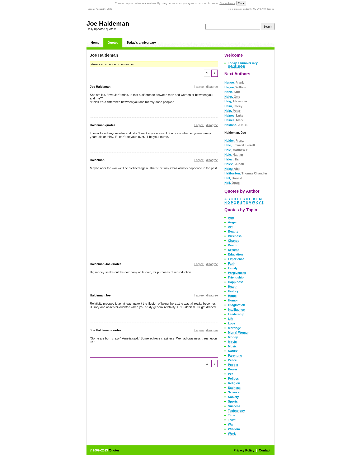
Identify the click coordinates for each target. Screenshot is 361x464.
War (231, 424)
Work (232, 433)
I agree (199, 86)
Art (230, 227)
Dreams (233, 250)
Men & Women (238, 332)
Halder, (234, 140)
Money (233, 337)
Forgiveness (237, 273)
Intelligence (236, 309)
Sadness (234, 387)
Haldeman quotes (102, 125)
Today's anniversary (141, 42)
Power (232, 369)
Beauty (233, 231)
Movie (232, 341)
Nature (233, 351)
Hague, (234, 82)
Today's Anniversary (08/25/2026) (243, 64)
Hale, (239, 145)
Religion (234, 383)
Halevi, (232, 159)
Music (232, 346)
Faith (231, 263)
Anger (232, 222)
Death (232, 245)
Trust (231, 420)
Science (233, 392)
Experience (236, 259)
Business (235, 236)
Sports (233, 401)
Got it (241, 3)
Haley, (232, 168)
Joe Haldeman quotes (105, 330)
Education (235, 254)
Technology (236, 410)
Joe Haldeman (107, 23)
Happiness (235, 282)
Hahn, (232, 92)
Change (233, 240)
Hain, (232, 110)
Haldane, (236, 125)
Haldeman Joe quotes (105, 264)
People (233, 364)
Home (95, 42)
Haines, (233, 115)
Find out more (227, 3)
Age (231, 217)
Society (233, 397)
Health (232, 286)
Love (231, 323)
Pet (230, 374)
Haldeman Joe (100, 295)
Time (231, 415)
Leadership (236, 314)
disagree (212, 86)
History (233, 291)
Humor (233, 300)
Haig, (235, 101)
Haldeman (97, 160)
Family (233, 268)
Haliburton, (245, 173)
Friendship (236, 277)
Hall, (233, 178)
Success (234, 406)
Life (230, 318)
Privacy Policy (244, 450)
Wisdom (234, 429)
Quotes (113, 42)
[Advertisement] (125, 220)
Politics (233, 378)
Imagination (236, 305)
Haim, (233, 106)
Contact (264, 450)
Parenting (235, 355)
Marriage (234, 328)
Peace (232, 360)
